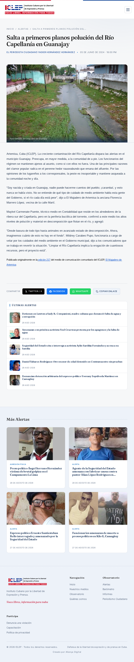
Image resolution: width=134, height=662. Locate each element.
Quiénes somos (78, 599)
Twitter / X (35, 291)
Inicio (10, 29)
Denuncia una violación (19, 622)
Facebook (59, 291)
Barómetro (108, 589)
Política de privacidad (18, 632)
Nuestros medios (79, 589)
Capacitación (14, 627)
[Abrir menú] (128, 9)
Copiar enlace (108, 291)
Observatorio (77, 594)
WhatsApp (82, 291)
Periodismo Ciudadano (115, 599)
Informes (107, 594)
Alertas (23, 29)
